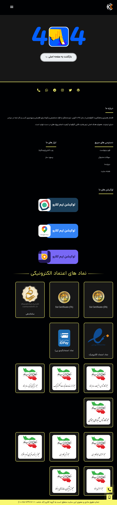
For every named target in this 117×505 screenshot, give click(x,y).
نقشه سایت (105, 171)
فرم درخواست (105, 150)
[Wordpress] (78, 90)
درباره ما (107, 164)
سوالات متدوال (104, 157)
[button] (11, 6)
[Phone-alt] (38, 90)
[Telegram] (54, 90)
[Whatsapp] (46, 90)
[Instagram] (62, 90)
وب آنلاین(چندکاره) (46, 150)
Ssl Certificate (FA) (64, 307)
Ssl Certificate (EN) (98, 307)
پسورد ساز (49, 157)
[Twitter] (70, 90)
